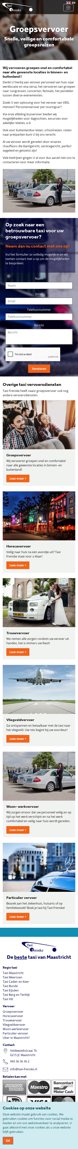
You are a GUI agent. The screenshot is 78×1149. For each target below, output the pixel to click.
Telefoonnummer (39, 310)
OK (8, 1141)
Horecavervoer (13, 1016)
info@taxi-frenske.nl (23, 1069)
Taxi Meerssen (12, 977)
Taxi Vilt (8, 999)
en (73, 2)
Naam (39, 278)
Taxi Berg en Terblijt (16, 995)
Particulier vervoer (15, 1033)
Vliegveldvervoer (14, 1025)
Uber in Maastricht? (16, 1038)
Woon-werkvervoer (16, 1029)
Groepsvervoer (13, 1012)
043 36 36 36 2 (19, 1061)
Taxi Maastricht (13, 973)
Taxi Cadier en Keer (16, 982)
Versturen (39, 369)
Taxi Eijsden (11, 990)
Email (39, 294)
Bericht (39, 325)
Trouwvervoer (12, 1020)
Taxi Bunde (10, 986)
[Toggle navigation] (68, 7)
